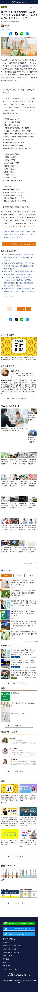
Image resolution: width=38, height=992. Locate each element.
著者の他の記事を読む (19, 398)
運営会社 (6, 942)
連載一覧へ (19, 856)
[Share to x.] (16, 33)
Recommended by (28, 563)
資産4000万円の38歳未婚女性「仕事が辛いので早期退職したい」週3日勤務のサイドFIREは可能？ (19, 266)
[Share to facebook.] (10, 33)
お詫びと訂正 (7, 966)
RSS (4, 962)
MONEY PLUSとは (9, 939)
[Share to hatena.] (27, 33)
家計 (3, 29)
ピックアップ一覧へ (19, 683)
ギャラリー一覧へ (19, 903)
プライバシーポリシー (10, 949)
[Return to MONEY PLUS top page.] (19, 2)
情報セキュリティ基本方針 (12, 946)
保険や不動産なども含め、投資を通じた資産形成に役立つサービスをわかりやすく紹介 (19, 291)
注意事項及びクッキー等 (11, 952)
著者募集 (6, 959)
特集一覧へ (19, 726)
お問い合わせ (7, 956)
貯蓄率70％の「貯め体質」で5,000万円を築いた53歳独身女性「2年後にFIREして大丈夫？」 (19, 257)
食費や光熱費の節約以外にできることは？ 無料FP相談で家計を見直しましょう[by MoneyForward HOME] (20, 234)
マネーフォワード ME (10, 969)
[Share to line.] (21, 33)
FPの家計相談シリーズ (26, 66)
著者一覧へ (19, 771)
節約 (8, 29)
